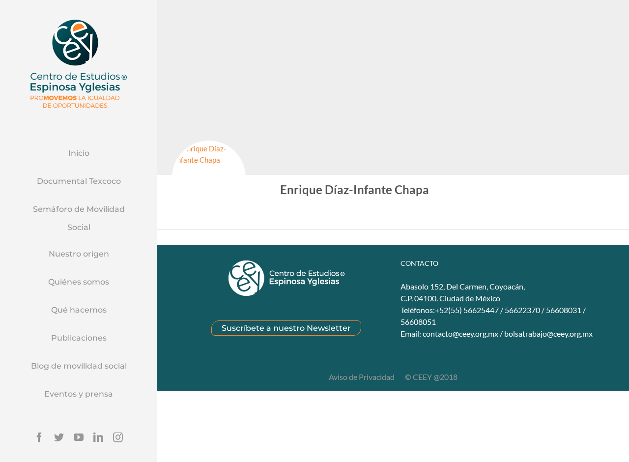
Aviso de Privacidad (362, 376)
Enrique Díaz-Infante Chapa (354, 189)
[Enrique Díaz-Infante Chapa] (209, 177)
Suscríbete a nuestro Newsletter (286, 328)
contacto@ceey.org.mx (460, 333)
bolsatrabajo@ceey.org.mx (548, 333)
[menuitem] (78, 154)
